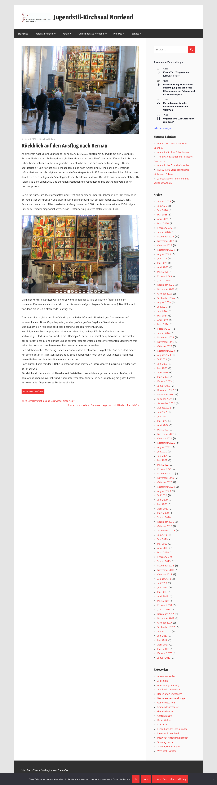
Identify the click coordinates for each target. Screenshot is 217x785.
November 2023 (165, 341)
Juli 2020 (162, 495)
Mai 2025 (162, 262)
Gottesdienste (164, 715)
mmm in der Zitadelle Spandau (173, 165)
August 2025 (164, 254)
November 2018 (165, 569)
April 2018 (162, 596)
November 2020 (165, 477)
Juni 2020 (162, 499)
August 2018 (164, 578)
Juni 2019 (162, 539)
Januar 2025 (163, 280)
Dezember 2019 (165, 521)
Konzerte (162, 724)
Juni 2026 (162, 210)
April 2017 (162, 644)
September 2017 (166, 627)
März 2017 (163, 649)
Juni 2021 (162, 455)
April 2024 (162, 319)
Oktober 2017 (164, 622)
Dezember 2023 (165, 337)
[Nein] (213, 779)
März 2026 (163, 223)
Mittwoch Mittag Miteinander (172, 737)
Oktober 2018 (164, 574)
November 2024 (165, 289)
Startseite (23, 33)
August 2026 (164, 201)
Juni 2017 (162, 635)
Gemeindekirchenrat (168, 706)
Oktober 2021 (164, 438)
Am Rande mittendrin (168, 689)
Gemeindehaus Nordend (91, 33)
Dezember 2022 (165, 390)
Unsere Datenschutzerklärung (170, 779)
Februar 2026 (164, 227)
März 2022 (163, 429)
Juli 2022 (162, 412)
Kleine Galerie (164, 720)
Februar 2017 (164, 653)
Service (135, 33)
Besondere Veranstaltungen (171, 698)
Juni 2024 (162, 311)
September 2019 (166, 530)
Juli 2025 (162, 258)
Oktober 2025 (164, 245)
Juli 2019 (162, 534)
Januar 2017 (163, 657)
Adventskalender (166, 676)
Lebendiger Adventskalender (172, 728)
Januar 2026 (164, 232)
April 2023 (162, 372)
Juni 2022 (162, 416)
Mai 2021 (162, 460)
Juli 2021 (162, 451)
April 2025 (162, 267)
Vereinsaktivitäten (33, 391)
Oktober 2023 (164, 346)
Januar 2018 (164, 609)
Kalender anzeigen (162, 128)
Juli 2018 (162, 583)
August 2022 (164, 407)
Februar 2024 (164, 328)
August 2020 (164, 491)
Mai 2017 (162, 640)
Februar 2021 (164, 469)
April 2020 (162, 508)
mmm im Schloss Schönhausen (173, 152)
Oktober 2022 (164, 398)
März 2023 (163, 376)
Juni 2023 (162, 363)
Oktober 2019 (164, 526)
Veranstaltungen (44, 33)
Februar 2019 (164, 556)
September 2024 (166, 298)
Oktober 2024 (164, 293)
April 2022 (162, 425)
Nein (145, 779)
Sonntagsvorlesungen (168, 746)
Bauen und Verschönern (169, 693)
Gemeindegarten (166, 702)
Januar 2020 (164, 517)
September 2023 (166, 350)
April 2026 (162, 218)
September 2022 (166, 403)
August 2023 (164, 354)
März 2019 (163, 552)
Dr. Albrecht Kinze (47, 139)
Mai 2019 (162, 543)
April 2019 (162, 547)
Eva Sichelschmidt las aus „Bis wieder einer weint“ (49, 400)
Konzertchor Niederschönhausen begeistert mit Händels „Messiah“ (102, 405)
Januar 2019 (163, 561)
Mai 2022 (162, 420)
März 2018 (163, 600)
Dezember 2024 (165, 284)
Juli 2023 (162, 359)
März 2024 (163, 324)
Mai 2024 (162, 315)
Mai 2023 (162, 368)
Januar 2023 (163, 385)
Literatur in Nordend (168, 733)
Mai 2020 (162, 504)
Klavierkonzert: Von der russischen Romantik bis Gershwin (175, 106)
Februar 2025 (164, 276)
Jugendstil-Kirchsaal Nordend (93, 17)
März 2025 (163, 271)
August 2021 (164, 447)
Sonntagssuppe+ (166, 742)
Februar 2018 (164, 605)
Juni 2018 (162, 587)
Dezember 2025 (165, 236)
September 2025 (166, 249)
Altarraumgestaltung (168, 684)
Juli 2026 (162, 205)
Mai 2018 (162, 591)
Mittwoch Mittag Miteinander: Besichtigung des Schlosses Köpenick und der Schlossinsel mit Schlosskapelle (179, 89)
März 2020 (163, 512)
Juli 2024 (162, 306)
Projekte (117, 33)
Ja (136, 779)
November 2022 (165, 394)
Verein (65, 33)
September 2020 (166, 486)
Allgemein (162, 680)
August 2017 (164, 631)
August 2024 (164, 302)
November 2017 (165, 618)
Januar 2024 (163, 333)
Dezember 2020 (165, 473)
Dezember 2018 (165, 565)
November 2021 (165, 433)
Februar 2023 (164, 381)
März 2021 (163, 464)
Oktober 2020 (164, 482)
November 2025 (165, 240)
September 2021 (166, 442)
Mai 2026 (162, 214)
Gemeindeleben (165, 711)
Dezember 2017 (165, 613)
